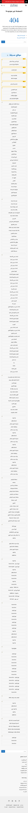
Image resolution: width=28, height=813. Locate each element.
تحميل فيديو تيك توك (14, 723)
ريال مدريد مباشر (14, 429)
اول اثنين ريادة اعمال (14, 61)
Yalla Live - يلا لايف (14, 587)
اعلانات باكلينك (14, 412)
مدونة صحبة (14, 186)
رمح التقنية (14, 168)
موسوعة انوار (14, 192)
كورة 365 (14, 526)
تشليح (14, 503)
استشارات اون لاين (14, 160)
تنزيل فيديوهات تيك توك (14, 726)
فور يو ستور (14, 300)
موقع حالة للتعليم (14, 242)
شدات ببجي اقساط (14, 256)
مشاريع (14, 406)
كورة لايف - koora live (14, 677)
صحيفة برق (14, 92)
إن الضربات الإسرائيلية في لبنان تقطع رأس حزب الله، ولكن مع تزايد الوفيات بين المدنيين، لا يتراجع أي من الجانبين (14, 2)
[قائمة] (26, 5)
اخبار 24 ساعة (14, 245)
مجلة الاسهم (14, 121)
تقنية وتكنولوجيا (24, 770)
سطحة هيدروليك (14, 488)
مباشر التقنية (14, 183)
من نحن (25, 781)
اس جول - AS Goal (14, 599)
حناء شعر (14, 359)
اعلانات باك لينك (14, 409)
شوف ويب (14, 118)
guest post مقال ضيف (14, 380)
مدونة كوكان (14, 130)
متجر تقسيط (14, 289)
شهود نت (14, 177)
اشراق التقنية (14, 107)
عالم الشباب (14, 70)
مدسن (14, 148)
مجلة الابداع (14, 154)
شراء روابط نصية (14, 206)
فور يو (14, 324)
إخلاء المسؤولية (24, 783)
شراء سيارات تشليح (14, 509)
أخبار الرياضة (24, 766)
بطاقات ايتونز (14, 342)
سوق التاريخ (14, 386)
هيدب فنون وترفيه (14, 248)
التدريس (14, 218)
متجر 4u (14, 303)
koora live (14, 575)
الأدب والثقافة (24, 768)
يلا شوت (14, 418)
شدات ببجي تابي (14, 265)
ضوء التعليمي (14, 89)
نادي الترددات (14, 157)
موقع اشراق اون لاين (14, 98)
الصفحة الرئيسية (21, 37)
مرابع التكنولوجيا (14, 112)
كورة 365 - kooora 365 (14, 596)
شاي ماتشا (14, 368)
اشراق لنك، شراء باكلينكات (14, 212)
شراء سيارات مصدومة (14, 517)
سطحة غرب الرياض (14, 494)
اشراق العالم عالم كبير (14, 221)
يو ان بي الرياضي (14, 239)
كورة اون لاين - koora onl (14, 590)
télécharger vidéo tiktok (14, 732)
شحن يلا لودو (14, 333)
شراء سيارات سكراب (14, 506)
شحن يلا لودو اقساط (14, 277)
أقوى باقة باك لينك (14, 394)
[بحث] (2, 5)
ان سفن (14, 109)
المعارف (14, 163)
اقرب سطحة (14, 500)
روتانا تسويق (14, 151)
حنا (14, 362)
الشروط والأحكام (23, 785)
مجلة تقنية (14, 236)
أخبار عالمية (24, 762)
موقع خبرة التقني (14, 139)
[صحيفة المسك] (14, 5)
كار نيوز (14, 136)
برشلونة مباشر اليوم (14, 546)
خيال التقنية (14, 115)
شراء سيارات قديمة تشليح (14, 520)
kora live (14, 607)
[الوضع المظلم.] (4, 5)
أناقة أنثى (14, 142)
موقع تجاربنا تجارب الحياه (14, 400)
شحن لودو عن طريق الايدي (14, 336)
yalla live (14, 555)
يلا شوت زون (14, 709)
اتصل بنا (25, 791)
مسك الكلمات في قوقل (14, 104)
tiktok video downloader (14, 729)
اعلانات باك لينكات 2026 (14, 697)
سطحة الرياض (14, 479)
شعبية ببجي (14, 339)
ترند (26, 764)
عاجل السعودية (24, 772)
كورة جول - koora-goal (14, 566)
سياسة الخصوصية (23, 787)
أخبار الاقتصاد (24, 760)
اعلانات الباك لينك (14, 215)
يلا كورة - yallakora (14, 593)
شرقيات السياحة (14, 189)
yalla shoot (14, 420)
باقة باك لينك (14, 75)
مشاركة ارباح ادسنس (14, 64)
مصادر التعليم (14, 233)
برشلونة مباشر (14, 426)
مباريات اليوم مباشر (14, 423)
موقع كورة (14, 648)
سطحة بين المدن (14, 485)
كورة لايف (14, 610)
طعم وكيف (14, 174)
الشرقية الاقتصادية (14, 124)
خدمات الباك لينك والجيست (14, 377)
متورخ (14, 145)
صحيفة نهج (14, 133)
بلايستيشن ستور (14, 345)
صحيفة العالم (14, 251)
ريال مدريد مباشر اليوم (14, 543)
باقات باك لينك (14, 209)
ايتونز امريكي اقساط (14, 318)
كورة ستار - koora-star (14, 563)
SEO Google (14, 78)
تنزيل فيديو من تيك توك (14, 720)
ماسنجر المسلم (14, 84)
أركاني (14, 180)
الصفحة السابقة (21, 35)
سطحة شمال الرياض (14, 491)
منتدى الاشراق (14, 224)
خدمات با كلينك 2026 (14, 397)
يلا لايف (14, 538)
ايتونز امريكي (14, 271)
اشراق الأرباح (14, 195)
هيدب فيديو (14, 166)
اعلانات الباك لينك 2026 (14, 227)
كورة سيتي (14, 529)
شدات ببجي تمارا (14, 259)
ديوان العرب (14, 403)
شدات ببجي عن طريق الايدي (14, 306)
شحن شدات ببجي (14, 327)
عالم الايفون (14, 127)
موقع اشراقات (14, 95)
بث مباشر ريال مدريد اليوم (14, 535)
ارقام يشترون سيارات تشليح (14, 514)
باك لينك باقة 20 (14, 388)
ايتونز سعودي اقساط (14, 274)
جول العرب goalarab (14, 532)
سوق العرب (14, 383)
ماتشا (14, 365)
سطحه (14, 482)
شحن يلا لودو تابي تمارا (14, 312)
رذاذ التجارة (14, 171)
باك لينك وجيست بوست (14, 230)
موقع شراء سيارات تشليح (14, 512)
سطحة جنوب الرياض (14, 497)
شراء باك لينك (14, 200)
